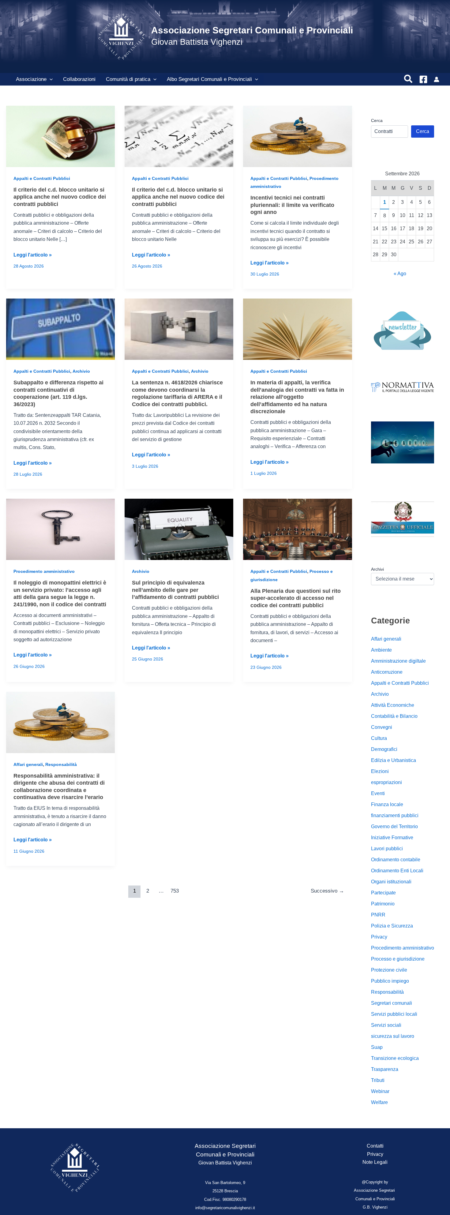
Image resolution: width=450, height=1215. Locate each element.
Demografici (384, 749)
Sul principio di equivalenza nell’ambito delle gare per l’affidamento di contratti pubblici (175, 590)
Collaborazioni (79, 79)
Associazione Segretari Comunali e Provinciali (252, 30)
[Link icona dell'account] (436, 79)
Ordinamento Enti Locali (397, 870)
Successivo (327, 891)
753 (175, 891)
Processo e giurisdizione (398, 959)
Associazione (31, 79)
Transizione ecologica (395, 1058)
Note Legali (375, 1162)
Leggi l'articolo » (32, 255)
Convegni (381, 727)
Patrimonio (383, 903)
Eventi (378, 793)
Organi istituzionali (391, 881)
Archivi (377, 569)
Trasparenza (384, 1069)
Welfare (379, 1102)
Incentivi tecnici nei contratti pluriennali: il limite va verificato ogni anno (292, 205)
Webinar (380, 1091)
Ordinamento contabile (395, 859)
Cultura (379, 738)
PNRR (378, 914)
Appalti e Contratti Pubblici (41, 178)
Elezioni (380, 771)
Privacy (379, 936)
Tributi (377, 1080)
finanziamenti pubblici (394, 815)
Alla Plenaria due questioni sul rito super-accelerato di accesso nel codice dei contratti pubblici (295, 598)
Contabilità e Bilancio (394, 716)
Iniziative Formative (392, 837)
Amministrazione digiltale (398, 661)
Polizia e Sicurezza (392, 925)
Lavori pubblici (387, 848)
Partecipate (383, 892)
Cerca (377, 120)
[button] (50, 79)
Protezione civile (389, 970)
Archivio (81, 371)
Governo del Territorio (394, 826)
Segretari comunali (391, 1003)
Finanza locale (387, 804)
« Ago (400, 273)
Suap (377, 1047)
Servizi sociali (386, 1025)
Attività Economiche (392, 705)
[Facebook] (423, 79)
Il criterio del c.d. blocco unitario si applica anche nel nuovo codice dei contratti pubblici (59, 197)
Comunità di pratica (128, 79)
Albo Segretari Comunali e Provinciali (209, 79)
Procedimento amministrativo (44, 571)
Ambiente (381, 650)
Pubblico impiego (390, 981)
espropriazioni (386, 782)
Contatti (375, 1145)
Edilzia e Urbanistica (393, 760)
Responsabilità (61, 764)
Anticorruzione (387, 672)
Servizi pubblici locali (394, 1014)
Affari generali (28, 764)
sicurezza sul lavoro (392, 1036)
